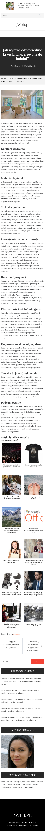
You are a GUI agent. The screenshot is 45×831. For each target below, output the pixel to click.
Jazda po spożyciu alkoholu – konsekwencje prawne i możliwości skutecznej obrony (20, 691)
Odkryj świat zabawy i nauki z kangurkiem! (12, 644)
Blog (15, 634)
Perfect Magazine (19, 825)
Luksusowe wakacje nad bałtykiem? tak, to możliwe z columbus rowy (27, 5)
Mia (34, 66)
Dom (18, 634)
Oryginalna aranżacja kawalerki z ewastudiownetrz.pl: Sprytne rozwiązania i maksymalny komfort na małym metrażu (21, 681)
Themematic (33, 825)
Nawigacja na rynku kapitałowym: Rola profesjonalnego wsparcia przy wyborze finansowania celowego (21, 718)
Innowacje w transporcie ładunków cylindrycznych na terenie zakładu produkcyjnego (20, 709)
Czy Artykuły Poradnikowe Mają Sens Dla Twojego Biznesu (32, 646)
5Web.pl (23, 24)
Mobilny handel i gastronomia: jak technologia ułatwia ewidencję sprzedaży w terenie (21, 700)
